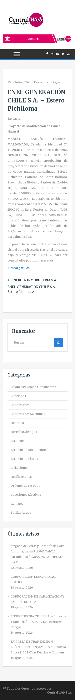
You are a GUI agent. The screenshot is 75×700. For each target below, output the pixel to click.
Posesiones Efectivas (26, 495)
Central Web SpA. (59, 692)
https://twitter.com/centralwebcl (63, 53)
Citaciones (18, 396)
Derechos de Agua (47, 82)
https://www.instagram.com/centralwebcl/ (52, 53)
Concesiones (20, 405)
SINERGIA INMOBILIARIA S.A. (33, 280)
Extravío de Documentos (28, 450)
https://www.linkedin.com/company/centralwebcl (57, 53)
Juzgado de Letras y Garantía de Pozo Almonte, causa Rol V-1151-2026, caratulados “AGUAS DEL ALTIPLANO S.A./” (38, 554)
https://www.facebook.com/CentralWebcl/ (47, 53)
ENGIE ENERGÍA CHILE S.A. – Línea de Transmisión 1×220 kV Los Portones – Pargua (38, 621)
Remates (17, 503)
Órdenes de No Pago (25, 486)
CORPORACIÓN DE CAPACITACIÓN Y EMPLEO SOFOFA (37, 599)
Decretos (17, 423)
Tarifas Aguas (21, 512)
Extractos (17, 441)
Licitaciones (19, 468)
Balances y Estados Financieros (33, 387)
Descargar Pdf (18, 268)
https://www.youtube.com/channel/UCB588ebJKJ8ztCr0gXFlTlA (68, 53)
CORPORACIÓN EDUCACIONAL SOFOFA (33, 579)
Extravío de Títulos (24, 459)
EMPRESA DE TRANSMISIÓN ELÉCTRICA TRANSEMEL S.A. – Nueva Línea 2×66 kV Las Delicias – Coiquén (38, 647)
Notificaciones (21, 477)
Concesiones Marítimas (28, 414)
